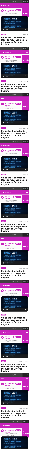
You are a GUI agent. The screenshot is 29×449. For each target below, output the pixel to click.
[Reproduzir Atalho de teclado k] (2, 447)
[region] (14, 224)
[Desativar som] (6, 447)
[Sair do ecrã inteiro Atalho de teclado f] (26, 447)
